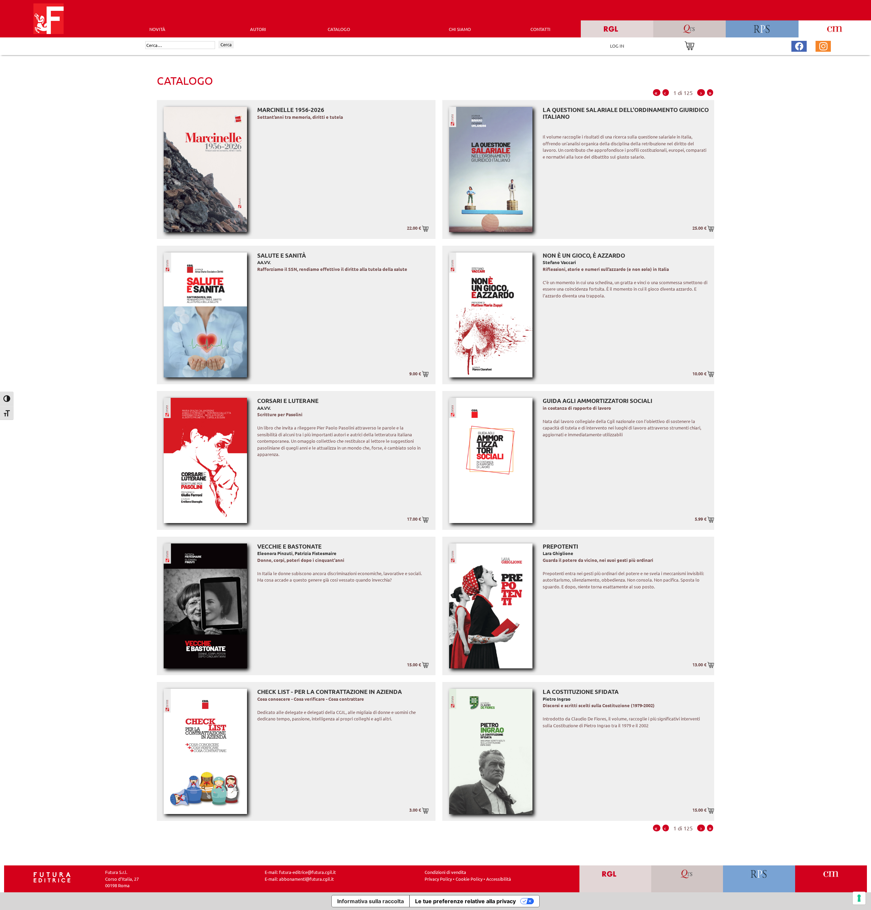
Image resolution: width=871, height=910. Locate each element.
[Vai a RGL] (615, 879)
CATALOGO (339, 29)
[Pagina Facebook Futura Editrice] (799, 45)
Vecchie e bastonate (289, 546)
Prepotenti (560, 546)
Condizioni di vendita (445, 872)
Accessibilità (498, 879)
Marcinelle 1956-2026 (290, 109)
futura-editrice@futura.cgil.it (307, 872)
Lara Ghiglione (558, 553)
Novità (157, 29)
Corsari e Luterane (287, 400)
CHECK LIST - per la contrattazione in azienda (329, 691)
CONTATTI (540, 29)
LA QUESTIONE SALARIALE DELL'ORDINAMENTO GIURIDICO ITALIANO (626, 113)
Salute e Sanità (281, 255)
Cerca (226, 44)
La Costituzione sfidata (581, 691)
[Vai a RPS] (759, 879)
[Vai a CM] (831, 879)
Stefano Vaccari (559, 262)
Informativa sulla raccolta (370, 901)
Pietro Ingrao (557, 699)
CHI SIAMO (460, 29)
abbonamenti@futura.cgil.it (306, 879)
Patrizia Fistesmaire (315, 553)
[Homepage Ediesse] (52, 877)
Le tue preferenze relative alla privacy (465, 901)
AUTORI (258, 29)
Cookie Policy (469, 879)
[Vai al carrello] (689, 45)
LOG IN (617, 46)
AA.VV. (264, 262)
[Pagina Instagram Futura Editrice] (823, 45)
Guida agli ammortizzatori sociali (597, 400)
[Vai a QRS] (687, 879)
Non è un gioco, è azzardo (584, 255)
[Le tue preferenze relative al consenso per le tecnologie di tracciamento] (859, 898)
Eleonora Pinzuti (275, 553)
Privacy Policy (438, 879)
